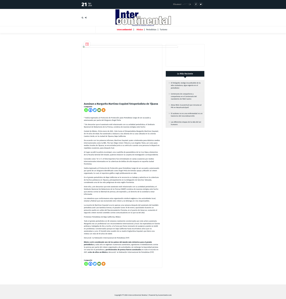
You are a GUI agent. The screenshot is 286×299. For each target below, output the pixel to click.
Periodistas (151, 29)
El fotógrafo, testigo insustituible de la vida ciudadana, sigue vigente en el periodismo (186, 85)
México (140, 29)
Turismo (163, 29)
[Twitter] (95, 110)
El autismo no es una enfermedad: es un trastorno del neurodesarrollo (187, 114)
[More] (103, 110)
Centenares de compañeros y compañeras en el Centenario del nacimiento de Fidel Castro (184, 96)
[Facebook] (90, 110)
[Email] (99, 110)
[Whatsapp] (86, 110)
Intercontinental (124, 29)
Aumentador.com (165, 295)
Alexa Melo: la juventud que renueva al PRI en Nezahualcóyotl (186, 106)
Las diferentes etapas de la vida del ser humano (186, 123)
